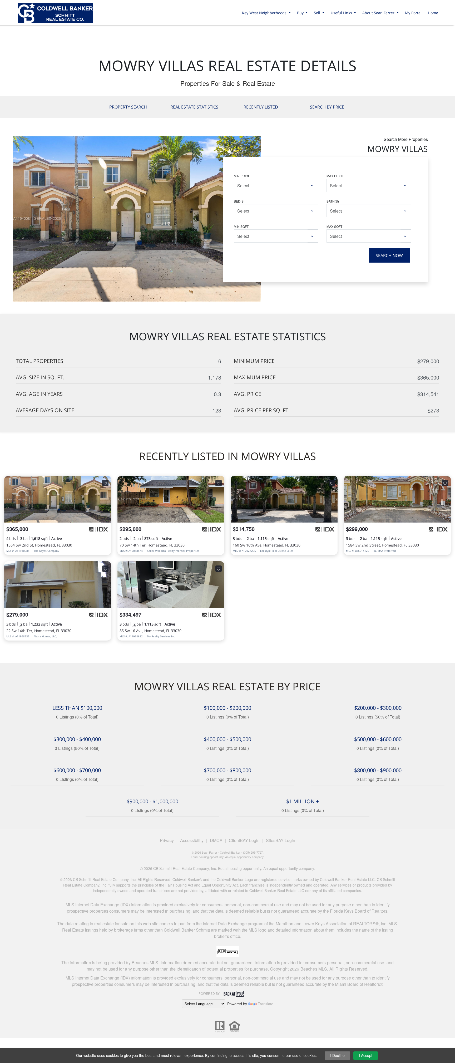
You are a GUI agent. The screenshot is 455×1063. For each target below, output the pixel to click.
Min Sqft (241, 226)
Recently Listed (261, 107)
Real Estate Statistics (194, 107)
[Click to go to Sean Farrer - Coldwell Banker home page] (55, 12)
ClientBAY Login (244, 840)
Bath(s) (333, 201)
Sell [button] (317, 12)
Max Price (335, 176)
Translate (265, 1003)
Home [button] (433, 12)
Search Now (389, 255)
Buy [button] (301, 12)
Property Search (128, 107)
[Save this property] (105, 483)
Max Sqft (334, 226)
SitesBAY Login (280, 840)
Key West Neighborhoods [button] (265, 12)
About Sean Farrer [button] (378, 12)
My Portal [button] (413, 12)
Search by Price (327, 107)
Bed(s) (239, 201)
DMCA (216, 840)
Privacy (167, 840)
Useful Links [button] (342, 12)
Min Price (242, 176)
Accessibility (192, 840)
